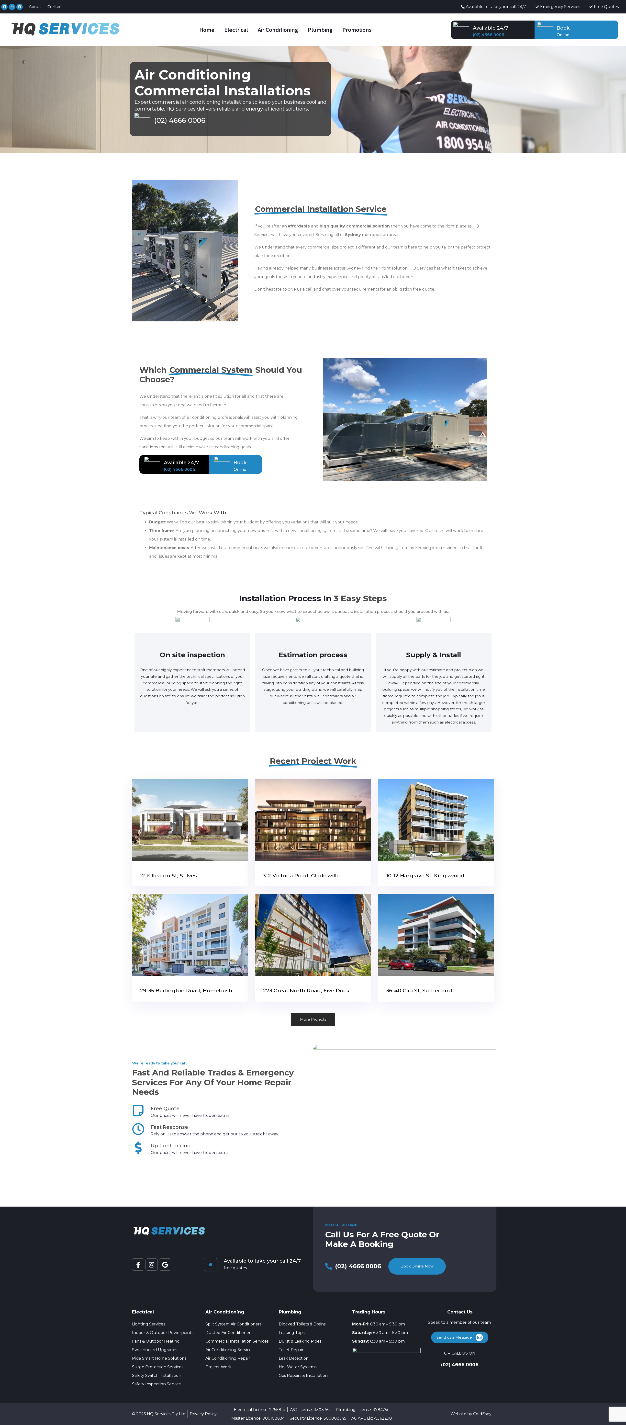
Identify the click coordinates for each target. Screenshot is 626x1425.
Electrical (236, 30)
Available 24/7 (490, 28)
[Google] (19, 7)
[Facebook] (4, 7)
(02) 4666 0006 (488, 35)
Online (563, 35)
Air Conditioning (278, 30)
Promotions (357, 30)
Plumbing (320, 30)
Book (563, 28)
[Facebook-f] (138, 1264)
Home (206, 30)
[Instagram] (12, 7)
